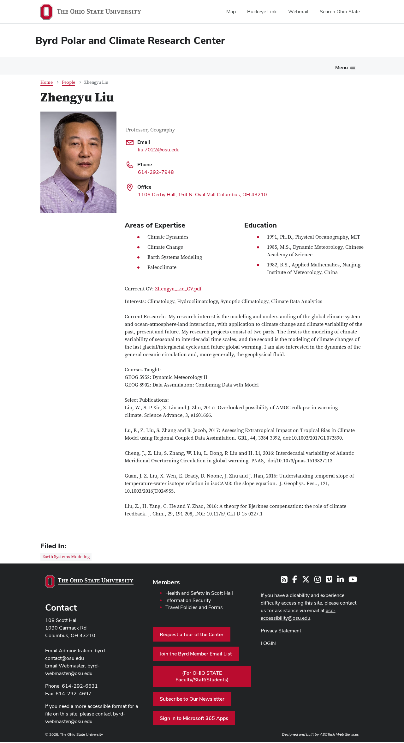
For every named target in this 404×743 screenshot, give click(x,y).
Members (166, 582)
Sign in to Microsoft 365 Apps (194, 718)
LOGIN (268, 643)
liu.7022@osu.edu (159, 149)
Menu (341, 67)
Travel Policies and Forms (194, 607)
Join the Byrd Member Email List (196, 653)
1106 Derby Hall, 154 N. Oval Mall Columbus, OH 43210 (202, 194)
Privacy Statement (281, 630)
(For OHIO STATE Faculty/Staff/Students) (202, 676)
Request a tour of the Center (191, 634)
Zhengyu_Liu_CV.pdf (178, 289)
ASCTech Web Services (339, 734)
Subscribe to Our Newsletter (192, 699)
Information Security (188, 600)
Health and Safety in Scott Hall (199, 593)
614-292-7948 (156, 172)
